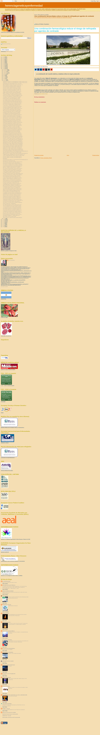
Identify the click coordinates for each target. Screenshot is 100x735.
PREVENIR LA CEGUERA (7, 652)
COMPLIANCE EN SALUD (13, 605)
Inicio (68, 155)
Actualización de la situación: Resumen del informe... (12, 193)
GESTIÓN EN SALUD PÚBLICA (8, 585)
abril (4, 78)
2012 (3, 223)
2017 (3, 67)
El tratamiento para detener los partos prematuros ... (12, 186)
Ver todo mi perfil (4, 286)
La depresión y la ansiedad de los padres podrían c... (12, 211)
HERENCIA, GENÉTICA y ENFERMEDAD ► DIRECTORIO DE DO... (15, 81)
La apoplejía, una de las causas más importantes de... (12, 192)
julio (4, 75)
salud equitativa (11, 260)
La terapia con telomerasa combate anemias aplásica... (12, 174)
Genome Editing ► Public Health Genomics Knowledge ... (13, 144)
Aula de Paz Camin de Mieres (8, 630)
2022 (3, 61)
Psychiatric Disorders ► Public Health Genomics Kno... (13, 137)
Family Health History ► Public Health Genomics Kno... (13, 146)
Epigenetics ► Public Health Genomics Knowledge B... (12, 147)
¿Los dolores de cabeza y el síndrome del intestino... (12, 207)
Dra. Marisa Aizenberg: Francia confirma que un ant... (12, 204)
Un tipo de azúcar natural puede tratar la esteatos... (12, 109)
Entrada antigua (95, 155)
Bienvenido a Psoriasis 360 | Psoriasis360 (11, 717)
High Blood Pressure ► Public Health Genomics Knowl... (13, 142)
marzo (4, 79)
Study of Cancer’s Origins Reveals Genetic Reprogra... (12, 217)
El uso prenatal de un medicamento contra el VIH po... (12, 214)
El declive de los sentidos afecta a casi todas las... (12, 213)
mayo (4, 77)
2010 (3, 225)
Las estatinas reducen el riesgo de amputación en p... (12, 99)
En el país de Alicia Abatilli (7, 661)
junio (4, 76)
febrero (4, 80)
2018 (3, 66)
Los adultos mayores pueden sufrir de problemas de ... (12, 170)
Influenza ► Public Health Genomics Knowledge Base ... (13, 140)
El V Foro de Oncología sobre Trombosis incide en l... (12, 104)
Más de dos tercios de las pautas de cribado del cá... (12, 110)
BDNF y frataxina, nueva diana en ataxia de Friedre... (12, 93)
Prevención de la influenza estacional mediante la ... (12, 198)
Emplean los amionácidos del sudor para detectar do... (12, 125)
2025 (3, 58)
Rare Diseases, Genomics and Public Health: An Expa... (13, 161)
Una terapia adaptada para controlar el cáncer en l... (12, 121)
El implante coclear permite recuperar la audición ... (12, 112)
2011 (3, 224)
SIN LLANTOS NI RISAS (12, 696)
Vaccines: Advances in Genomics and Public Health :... (12, 152)
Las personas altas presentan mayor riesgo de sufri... (12, 188)
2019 (3, 65)
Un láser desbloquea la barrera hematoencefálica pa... (12, 166)
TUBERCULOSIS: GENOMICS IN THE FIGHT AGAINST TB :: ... (14, 154)
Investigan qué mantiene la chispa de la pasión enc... (12, 183)
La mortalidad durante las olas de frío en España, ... (12, 131)
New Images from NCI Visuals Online (9, 216)
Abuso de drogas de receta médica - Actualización (12, 119)
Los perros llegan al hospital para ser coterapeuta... (12, 86)
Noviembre (4, 662)
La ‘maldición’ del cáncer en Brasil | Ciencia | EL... (11, 172)
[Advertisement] (45, 144)
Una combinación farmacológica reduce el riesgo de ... (12, 100)
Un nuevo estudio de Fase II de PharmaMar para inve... (13, 101)
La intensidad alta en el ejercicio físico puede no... (11, 184)
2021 (3, 62)
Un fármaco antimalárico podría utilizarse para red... (12, 107)
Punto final (4, 674)
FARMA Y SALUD (6, 708)
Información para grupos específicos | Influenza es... (12, 197)
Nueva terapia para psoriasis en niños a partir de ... (12, 175)
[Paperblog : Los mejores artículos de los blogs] (4, 358)
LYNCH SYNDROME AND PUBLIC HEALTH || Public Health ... (14, 155)
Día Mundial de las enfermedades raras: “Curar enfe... (12, 83)
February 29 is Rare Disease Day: (9, 160)
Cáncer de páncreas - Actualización (9, 203)
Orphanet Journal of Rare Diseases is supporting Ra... (12, 116)
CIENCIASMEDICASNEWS (7, 591)
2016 (3, 68)
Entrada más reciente (38, 155)
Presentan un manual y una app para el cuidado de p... (12, 129)
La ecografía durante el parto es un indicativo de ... (12, 187)
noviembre (5, 70)
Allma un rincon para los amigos (9, 712)
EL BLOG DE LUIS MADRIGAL (8, 648)
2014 (3, 220)
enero (4, 218)
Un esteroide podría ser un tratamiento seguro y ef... (12, 208)
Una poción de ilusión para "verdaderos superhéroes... (12, 114)
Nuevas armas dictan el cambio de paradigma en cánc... (13, 95)
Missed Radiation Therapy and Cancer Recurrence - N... (13, 84)
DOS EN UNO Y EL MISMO (7, 649)
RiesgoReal (5, 158)
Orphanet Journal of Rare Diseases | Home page (11, 115)
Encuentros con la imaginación (8, 673)
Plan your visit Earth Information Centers (9, 582)
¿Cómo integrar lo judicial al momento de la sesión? (12, 171)
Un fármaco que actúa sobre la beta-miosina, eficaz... (12, 124)
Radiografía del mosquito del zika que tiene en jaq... (12, 120)
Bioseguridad (5, 595)
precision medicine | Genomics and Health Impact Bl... (12, 156)
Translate (11, 51)
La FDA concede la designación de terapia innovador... (12, 106)
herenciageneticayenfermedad (24, 5)
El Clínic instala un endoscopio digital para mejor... (11, 98)
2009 (3, 226)
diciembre (5, 69)
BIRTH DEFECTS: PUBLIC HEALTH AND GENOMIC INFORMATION (15, 153)
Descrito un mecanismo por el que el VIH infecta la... (12, 89)
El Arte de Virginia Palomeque (8, 664)
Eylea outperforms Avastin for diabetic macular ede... (12, 85)
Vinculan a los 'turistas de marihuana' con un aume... (12, 169)
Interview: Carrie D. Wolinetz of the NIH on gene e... (12, 178)
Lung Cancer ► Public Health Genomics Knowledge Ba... (13, 139)
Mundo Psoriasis (5, 686)
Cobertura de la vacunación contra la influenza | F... (12, 196)
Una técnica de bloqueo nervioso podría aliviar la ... (12, 162)
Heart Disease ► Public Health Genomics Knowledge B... (13, 143)
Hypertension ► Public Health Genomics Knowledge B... (13, 141)
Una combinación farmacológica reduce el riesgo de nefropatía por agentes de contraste (53, 17)
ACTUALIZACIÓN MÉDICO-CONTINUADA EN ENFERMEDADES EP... (15, 151)
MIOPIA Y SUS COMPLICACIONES (14, 653)
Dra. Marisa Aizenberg (7, 639)
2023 (3, 60)
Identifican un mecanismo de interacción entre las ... (12, 127)
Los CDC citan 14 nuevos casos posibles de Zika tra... (12, 212)
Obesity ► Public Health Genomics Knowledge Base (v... (13, 138)
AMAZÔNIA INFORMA (7, 703)
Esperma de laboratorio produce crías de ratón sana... (12, 135)
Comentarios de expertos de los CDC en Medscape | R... (13, 200)
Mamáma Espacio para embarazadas (10, 714)
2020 (3, 63)
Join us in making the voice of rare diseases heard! (12, 205)
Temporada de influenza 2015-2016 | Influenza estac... (12, 199)
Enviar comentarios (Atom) (46, 157)
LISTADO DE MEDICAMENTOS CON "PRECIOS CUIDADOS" (13, 709)
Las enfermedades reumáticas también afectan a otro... (13, 108)
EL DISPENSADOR (6, 581)
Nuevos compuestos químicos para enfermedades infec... (13, 173)
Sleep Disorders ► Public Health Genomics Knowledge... (13, 136)
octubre (4, 71)
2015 (3, 219)
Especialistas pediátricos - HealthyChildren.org (11, 215)
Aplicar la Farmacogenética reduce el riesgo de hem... (12, 189)
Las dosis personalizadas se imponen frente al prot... (12, 96)
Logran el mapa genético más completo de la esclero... (12, 177)
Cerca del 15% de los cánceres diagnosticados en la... (12, 181)
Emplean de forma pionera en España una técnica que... (13, 122)
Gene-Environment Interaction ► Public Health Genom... (13, 145)
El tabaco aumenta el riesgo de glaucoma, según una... (12, 128)
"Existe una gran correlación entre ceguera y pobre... (12, 91)
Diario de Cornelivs (6, 622)
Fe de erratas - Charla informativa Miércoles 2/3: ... (12, 105)
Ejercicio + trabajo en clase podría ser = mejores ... (12, 167)
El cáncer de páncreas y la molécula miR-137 (11, 182)
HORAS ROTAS (5, 613)
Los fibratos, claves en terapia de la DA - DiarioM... (12, 97)
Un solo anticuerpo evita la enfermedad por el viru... (12, 176)
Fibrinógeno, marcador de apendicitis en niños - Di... (12, 90)
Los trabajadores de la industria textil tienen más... (12, 113)
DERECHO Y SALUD (6, 604)
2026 (3, 56)
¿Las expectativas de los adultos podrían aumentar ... (12, 206)
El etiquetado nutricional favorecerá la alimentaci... (12, 130)
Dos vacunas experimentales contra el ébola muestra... (13, 168)
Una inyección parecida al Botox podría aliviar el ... (12, 201)
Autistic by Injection (6, 677)
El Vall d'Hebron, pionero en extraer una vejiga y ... (12, 126)
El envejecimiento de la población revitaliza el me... (12, 191)
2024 (3, 59)
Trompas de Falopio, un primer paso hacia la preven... (12, 94)
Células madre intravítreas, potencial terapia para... (12, 92)
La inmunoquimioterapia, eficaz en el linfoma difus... (12, 111)
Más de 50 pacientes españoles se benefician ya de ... (12, 185)
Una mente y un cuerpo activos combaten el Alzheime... (13, 202)
